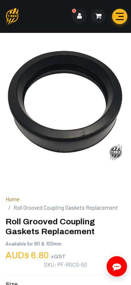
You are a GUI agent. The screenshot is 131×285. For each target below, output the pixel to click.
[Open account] (79, 16)
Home (12, 199)
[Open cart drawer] (98, 16)
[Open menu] (119, 16)
